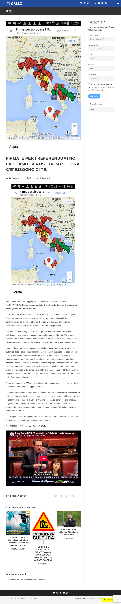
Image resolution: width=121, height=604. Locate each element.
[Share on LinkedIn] (67, 496)
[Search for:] (101, 109)
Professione (92, 74)
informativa (101, 84)
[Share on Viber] (72, 496)
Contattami (108, 600)
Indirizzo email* (93, 45)
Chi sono (78, 598)
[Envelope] (102, 3)
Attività (85, 598)
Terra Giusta (92, 598)
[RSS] (67, 593)
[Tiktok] (92, 3)
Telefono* (91, 65)
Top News (31, 178)
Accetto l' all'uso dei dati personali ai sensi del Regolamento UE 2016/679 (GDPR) (101, 87)
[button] (118, 3)
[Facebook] (84, 3)
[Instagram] (88, 3)
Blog (99, 598)
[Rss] (106, 3)
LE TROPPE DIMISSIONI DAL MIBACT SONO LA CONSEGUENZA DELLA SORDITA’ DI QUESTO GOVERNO (43, 553)
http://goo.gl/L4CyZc (37, 426)
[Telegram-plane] (95, 3)
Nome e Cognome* (94, 35)
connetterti (15, 580)
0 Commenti (45, 178)
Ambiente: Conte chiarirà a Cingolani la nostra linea (68, 532)
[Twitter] (54, 593)
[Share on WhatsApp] (78, 496)
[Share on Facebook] (61, 496)
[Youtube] (99, 3)
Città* (90, 55)
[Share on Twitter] (55, 496)
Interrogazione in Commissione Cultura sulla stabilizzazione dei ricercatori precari (17, 541)
